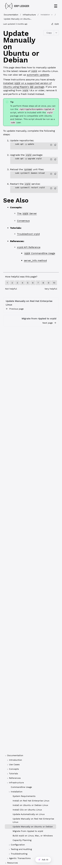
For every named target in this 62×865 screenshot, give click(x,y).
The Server (27, 213)
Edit (57, 24)
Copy (49, 33)
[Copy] (55, 145)
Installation (45, 15)
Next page (47, 323)
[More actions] (56, 32)
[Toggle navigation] (55, 6)
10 (54, 282)
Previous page (16, 309)
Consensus (23, 220)
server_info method (35, 260)
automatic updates (38, 74)
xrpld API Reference (28, 247)
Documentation (11, 15)
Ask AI (45, 859)
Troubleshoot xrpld (28, 233)
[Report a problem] (51, 145)
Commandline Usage (40, 253)
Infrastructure (29, 15)
